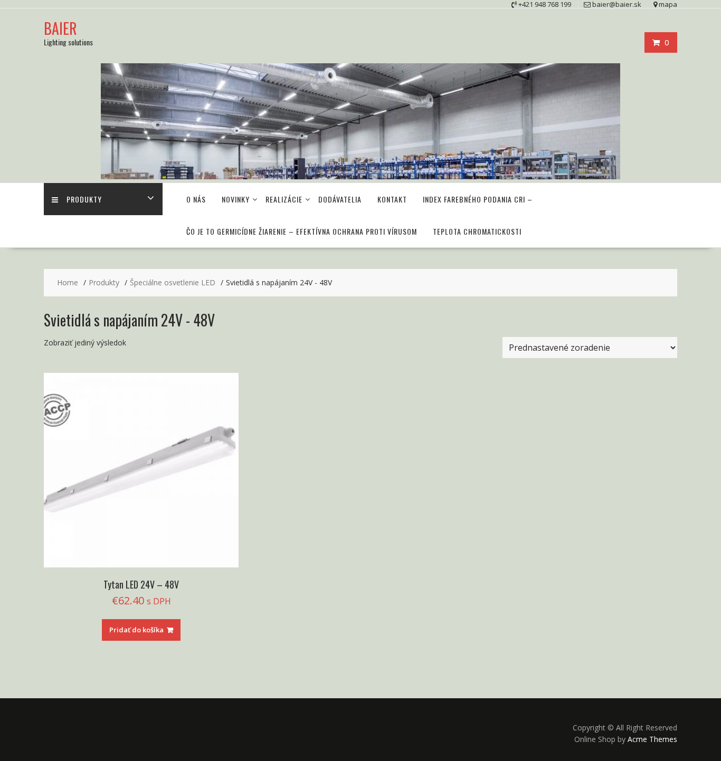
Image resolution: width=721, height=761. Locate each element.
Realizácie (283, 199)
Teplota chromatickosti (477, 231)
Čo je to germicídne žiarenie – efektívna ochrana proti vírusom (301, 231)
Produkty (84, 199)
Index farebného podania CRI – (478, 199)
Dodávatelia (340, 199)
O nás (196, 199)
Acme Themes (652, 739)
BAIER (60, 28)
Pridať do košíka (136, 629)
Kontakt (392, 199)
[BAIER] (360, 176)
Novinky (236, 199)
